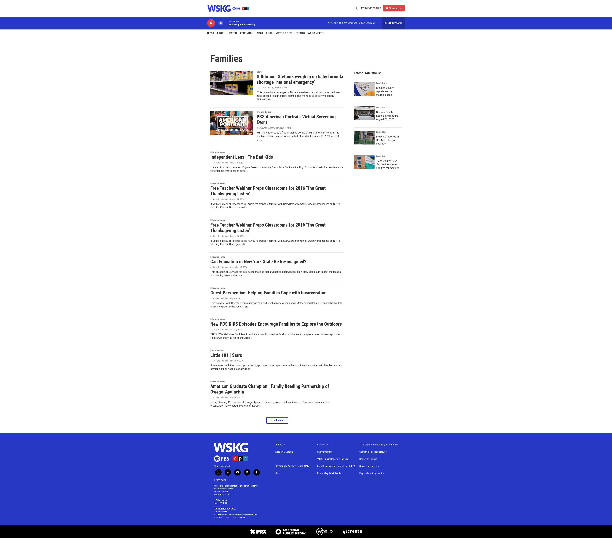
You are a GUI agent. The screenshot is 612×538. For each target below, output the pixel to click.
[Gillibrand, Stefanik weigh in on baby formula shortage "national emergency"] (231, 83)
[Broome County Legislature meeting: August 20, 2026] (364, 113)
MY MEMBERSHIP (371, 8)
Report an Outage (368, 459)
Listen (221, 33)
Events (300, 33)
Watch (233, 33)
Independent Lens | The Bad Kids (241, 157)
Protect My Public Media (329, 473)
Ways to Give (284, 33)
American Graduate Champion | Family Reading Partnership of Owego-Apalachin (269, 389)
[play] (211, 23)
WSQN (226, 517)
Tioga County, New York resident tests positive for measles (387, 164)
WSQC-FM (218, 517)
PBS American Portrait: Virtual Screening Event (296, 119)
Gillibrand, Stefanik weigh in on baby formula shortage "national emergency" (300, 79)
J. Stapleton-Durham (266, 128)
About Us (280, 445)
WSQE (246, 514)
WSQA (253, 514)
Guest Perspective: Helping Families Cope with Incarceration (268, 293)
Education (247, 33)
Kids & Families (217, 350)
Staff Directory (324, 452)
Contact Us (322, 445)
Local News (381, 83)
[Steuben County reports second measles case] (364, 89)
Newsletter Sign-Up (369, 466)
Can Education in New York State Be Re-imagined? (258, 261)
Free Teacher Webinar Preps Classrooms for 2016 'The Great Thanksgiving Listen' (268, 190)
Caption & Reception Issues (373, 452)
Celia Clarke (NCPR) (265, 87)
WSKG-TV (235, 517)
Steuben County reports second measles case (385, 91)
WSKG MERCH (316, 33)
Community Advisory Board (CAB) (292, 466)
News (210, 33)
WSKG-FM (218, 514)
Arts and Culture (264, 112)
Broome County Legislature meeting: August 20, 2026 (387, 116)
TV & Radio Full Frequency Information (378, 445)
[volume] (220, 23)
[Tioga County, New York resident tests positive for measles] (364, 162)
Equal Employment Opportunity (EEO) (336, 466)
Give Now (395, 8)
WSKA (242, 517)
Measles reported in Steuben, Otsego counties (387, 140)
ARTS (260, 33)
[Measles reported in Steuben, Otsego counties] (364, 137)
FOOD (269, 33)
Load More (277, 420)
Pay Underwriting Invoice (371, 473)
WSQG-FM (237, 514)
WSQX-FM (227, 514)
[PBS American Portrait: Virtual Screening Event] (231, 123)
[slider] (225, 23)
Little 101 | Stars (226, 355)
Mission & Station (284, 452)
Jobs (277, 473)
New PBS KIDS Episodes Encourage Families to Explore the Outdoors (276, 324)
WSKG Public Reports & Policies (332, 459)
